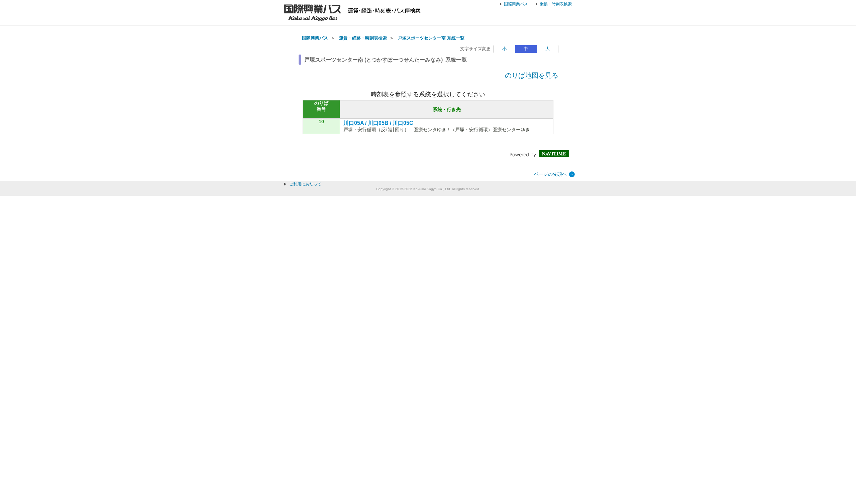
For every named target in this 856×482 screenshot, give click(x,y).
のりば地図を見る (531, 75)
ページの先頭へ (550, 174)
